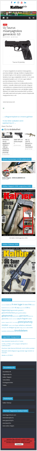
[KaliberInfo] (4, 18)
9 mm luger (17, 304)
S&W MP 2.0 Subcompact (18, 141)
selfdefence (22, 325)
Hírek (5, 24)
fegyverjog (6, 310)
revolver (5, 325)
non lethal (15, 322)
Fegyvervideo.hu (7, 374)
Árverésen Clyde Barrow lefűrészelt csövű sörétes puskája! (18, 348)
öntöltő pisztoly (10, 331)
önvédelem (21, 330)
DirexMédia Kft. (7, 371)
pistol (21, 321)
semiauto (28, 325)
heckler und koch (13, 318)
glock (16, 313)
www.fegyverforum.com (9, 415)
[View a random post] (33, 18)
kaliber (30, 318)
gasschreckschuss (8, 313)
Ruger (16, 325)
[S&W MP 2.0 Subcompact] (18, 133)
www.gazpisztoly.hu (8, 420)
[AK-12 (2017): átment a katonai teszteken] (29, 133)
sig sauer (17, 327)
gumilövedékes (22, 313)
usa (27, 327)
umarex (24, 327)
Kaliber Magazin (7, 377)
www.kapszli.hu (7, 423)
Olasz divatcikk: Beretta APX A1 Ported (12, 341)
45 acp (17, 308)
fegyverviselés (14, 310)
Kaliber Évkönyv (7, 403)
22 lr (12, 308)
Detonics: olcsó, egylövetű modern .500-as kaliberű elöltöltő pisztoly (6, 146)
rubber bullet (12, 325)
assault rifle (22, 307)
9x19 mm (9, 307)
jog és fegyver (22, 318)
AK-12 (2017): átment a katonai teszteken (29, 143)
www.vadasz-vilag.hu (8, 426)
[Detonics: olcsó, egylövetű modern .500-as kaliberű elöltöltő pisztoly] (7, 133)
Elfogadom (19, 444)
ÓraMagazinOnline (8, 382)
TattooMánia (6, 380)
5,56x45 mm (8, 304)
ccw (26, 307)
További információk (25, 442)
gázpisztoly (7, 315)
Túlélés (5, 385)
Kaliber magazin (5, 322)
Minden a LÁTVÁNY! (7, 355)
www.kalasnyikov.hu (8, 417)
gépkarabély (5, 318)
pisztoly (28, 321)
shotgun (11, 327)
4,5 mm (3, 304)
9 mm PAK (27, 304)
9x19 (5, 307)
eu (29, 307)
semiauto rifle (5, 327)
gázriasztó (23, 315)
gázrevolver (16, 316)
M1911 (11, 322)
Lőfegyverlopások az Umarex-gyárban (17, 117)
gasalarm (21, 310)
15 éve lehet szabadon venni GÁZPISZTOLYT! (12, 122)
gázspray (31, 316)
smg (21, 327)
